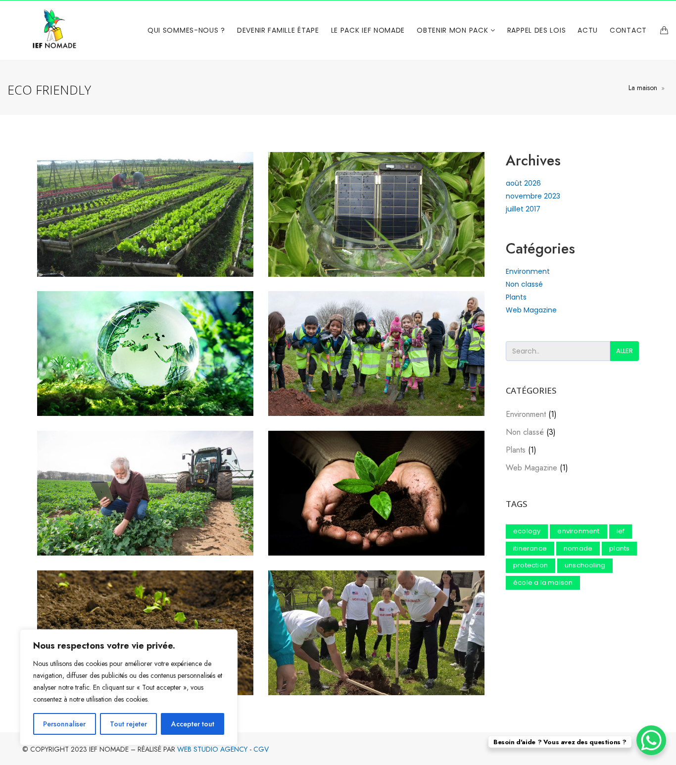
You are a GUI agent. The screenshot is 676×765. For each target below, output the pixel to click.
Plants (516, 297)
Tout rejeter (128, 724)
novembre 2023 (533, 196)
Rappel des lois (536, 30)
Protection (530, 565)
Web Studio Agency (212, 749)
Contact (628, 30)
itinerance (530, 548)
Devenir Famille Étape (278, 30)
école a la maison (543, 582)
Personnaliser (64, 724)
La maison (642, 88)
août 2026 (523, 183)
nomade (578, 548)
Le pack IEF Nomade (368, 30)
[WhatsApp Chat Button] (651, 740)
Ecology (526, 531)
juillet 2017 (523, 209)
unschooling (585, 565)
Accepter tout (192, 724)
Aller (624, 351)
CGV (261, 749)
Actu (588, 30)
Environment (528, 271)
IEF (621, 531)
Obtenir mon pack (453, 30)
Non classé (524, 284)
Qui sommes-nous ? (186, 30)
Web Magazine (531, 310)
